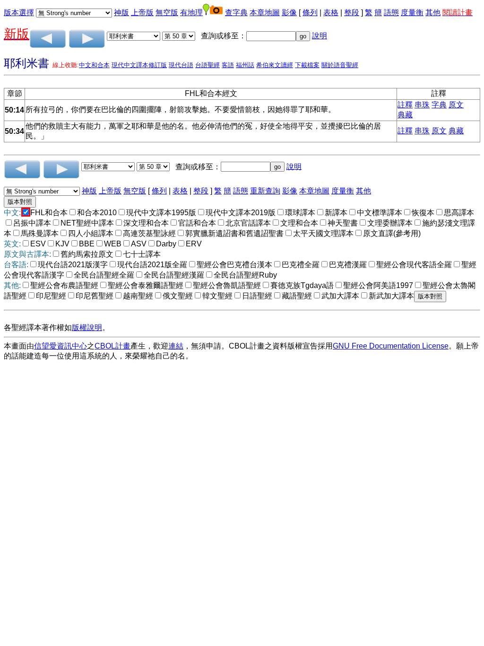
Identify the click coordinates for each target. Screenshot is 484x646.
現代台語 (181, 65)
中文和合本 (94, 65)
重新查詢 (265, 191)
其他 (433, 13)
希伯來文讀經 (274, 65)
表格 (330, 13)
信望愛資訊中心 (60, 346)
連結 (175, 346)
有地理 (191, 13)
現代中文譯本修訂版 (139, 65)
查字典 (236, 13)
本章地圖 (265, 13)
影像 (289, 13)
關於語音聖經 (339, 65)
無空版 (167, 13)
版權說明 (87, 327)
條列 (310, 13)
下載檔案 (307, 65)
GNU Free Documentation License (391, 346)
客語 (228, 65)
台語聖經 (207, 65)
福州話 (245, 65)
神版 (121, 13)
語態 (391, 13)
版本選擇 (19, 13)
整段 (351, 13)
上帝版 (142, 13)
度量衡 (412, 13)
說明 (319, 36)
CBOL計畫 (112, 346)
